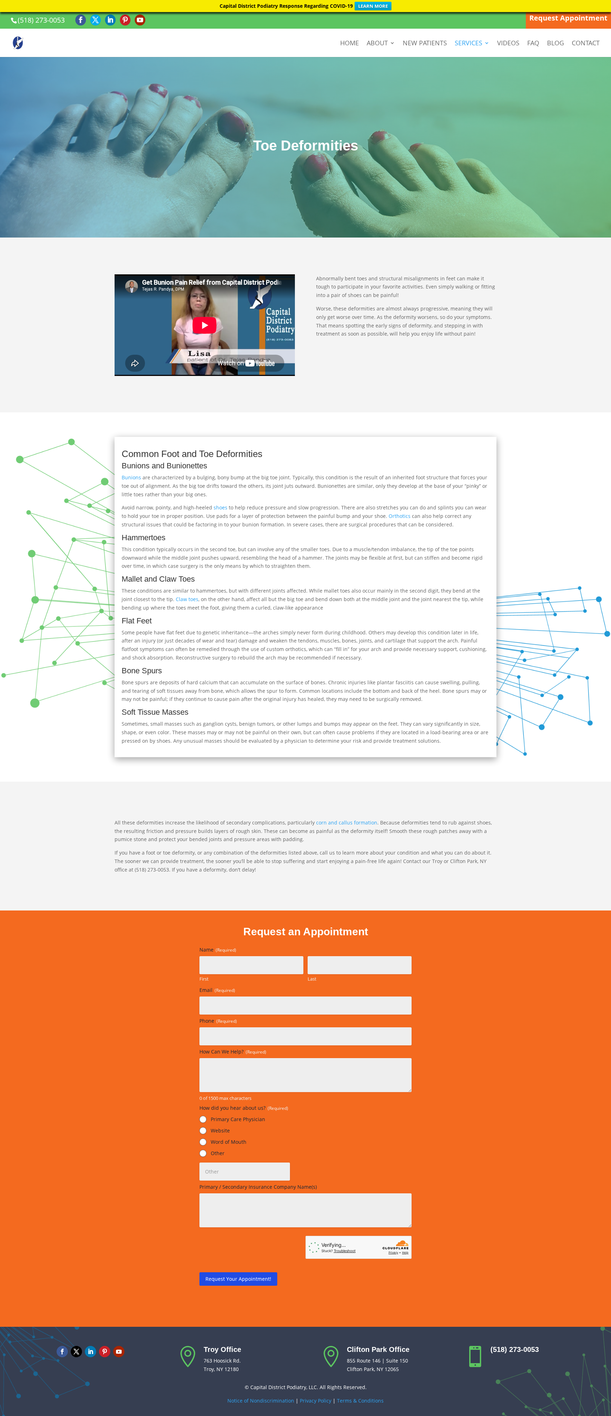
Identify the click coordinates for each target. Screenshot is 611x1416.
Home (349, 43)
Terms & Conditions (360, 1400)
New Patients (425, 43)
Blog (555, 43)
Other (218, 1153)
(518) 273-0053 (41, 20)
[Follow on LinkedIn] (90, 1351)
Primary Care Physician (238, 1119)
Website (220, 1130)
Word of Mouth (228, 1141)
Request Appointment (568, 18)
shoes (221, 507)
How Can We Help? (232, 1051)
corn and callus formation (346, 822)
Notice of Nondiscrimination (260, 1400)
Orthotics (400, 516)
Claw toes (187, 599)
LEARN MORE (373, 6)
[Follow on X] (76, 1351)
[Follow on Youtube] (118, 1351)
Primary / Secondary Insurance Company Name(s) (258, 1186)
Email (217, 990)
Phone (218, 1020)
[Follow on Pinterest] (104, 1351)
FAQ (533, 43)
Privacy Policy (315, 1400)
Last (312, 979)
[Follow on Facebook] (62, 1351)
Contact (586, 43)
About (377, 43)
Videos (508, 43)
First (204, 979)
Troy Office (222, 1349)
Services (468, 43)
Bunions (132, 477)
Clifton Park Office (378, 1349)
